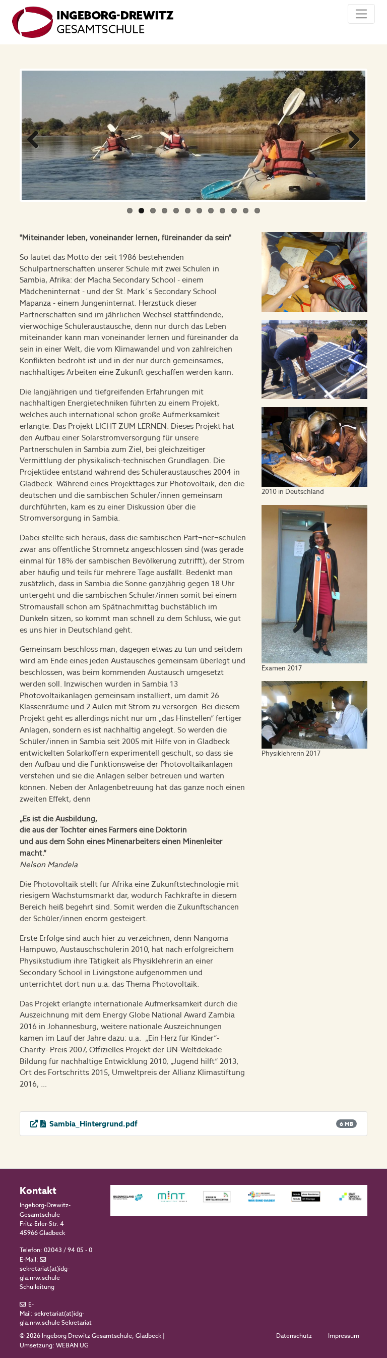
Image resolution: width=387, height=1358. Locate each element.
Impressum (343, 1336)
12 (257, 210)
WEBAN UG (72, 1345)
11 (245, 210)
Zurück (37, 137)
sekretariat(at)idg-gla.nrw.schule (45, 1273)
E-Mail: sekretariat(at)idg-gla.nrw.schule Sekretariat (56, 1313)
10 (234, 210)
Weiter (350, 137)
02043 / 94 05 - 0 (68, 1250)
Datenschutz (294, 1336)
